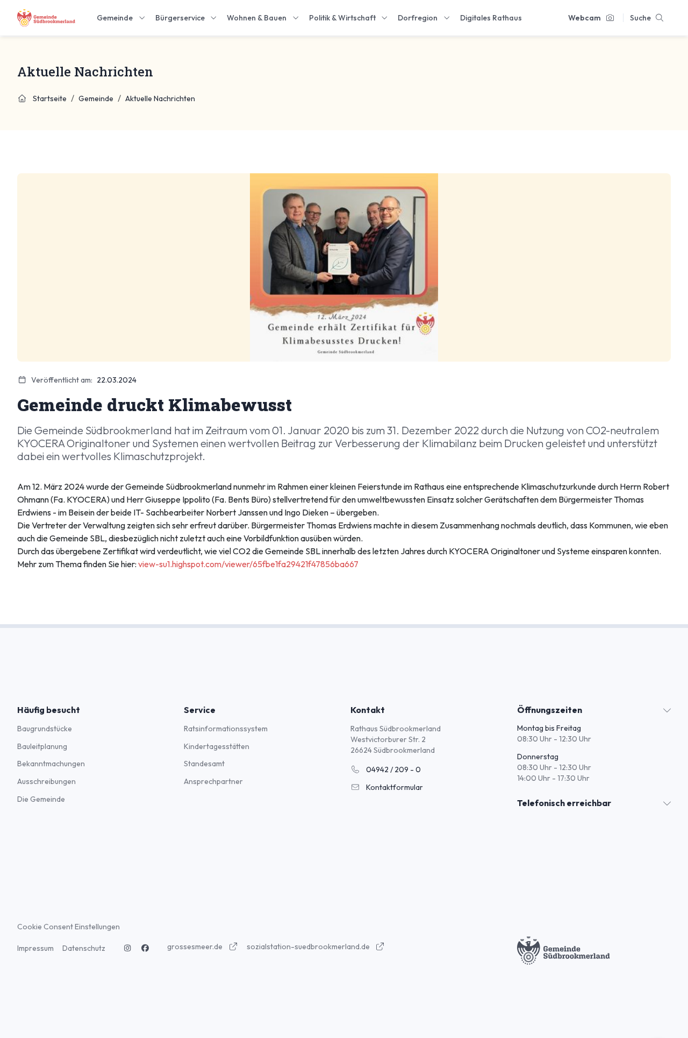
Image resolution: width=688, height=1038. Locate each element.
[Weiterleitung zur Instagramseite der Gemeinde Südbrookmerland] (127, 948)
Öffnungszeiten (549, 709)
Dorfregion (418, 18)
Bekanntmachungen (51, 763)
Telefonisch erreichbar (564, 802)
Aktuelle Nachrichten (160, 98)
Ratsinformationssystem (226, 728)
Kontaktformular (393, 787)
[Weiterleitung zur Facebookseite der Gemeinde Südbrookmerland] (145, 948)
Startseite (49, 98)
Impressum (35, 948)
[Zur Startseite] (46, 18)
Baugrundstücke (44, 728)
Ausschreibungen (46, 781)
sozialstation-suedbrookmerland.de (309, 946)
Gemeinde (115, 18)
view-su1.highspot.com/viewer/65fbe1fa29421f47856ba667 (248, 564)
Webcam (584, 18)
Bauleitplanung (42, 746)
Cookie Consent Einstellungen (68, 926)
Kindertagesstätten (216, 746)
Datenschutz (83, 948)
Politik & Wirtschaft (342, 18)
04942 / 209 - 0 (392, 769)
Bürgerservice (180, 18)
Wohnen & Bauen (256, 18)
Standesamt (204, 763)
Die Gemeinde (41, 799)
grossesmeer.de (195, 946)
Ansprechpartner (213, 781)
